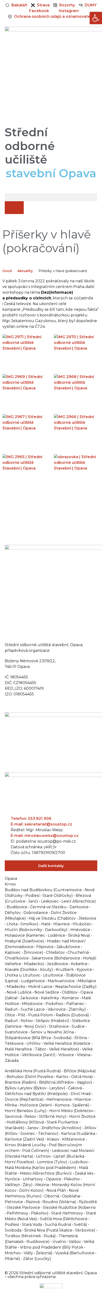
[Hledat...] (14, 207)
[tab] (51, 878)
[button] (51, 197)
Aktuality (25, 271)
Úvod (7, 271)
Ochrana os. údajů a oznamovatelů (38, 704)
